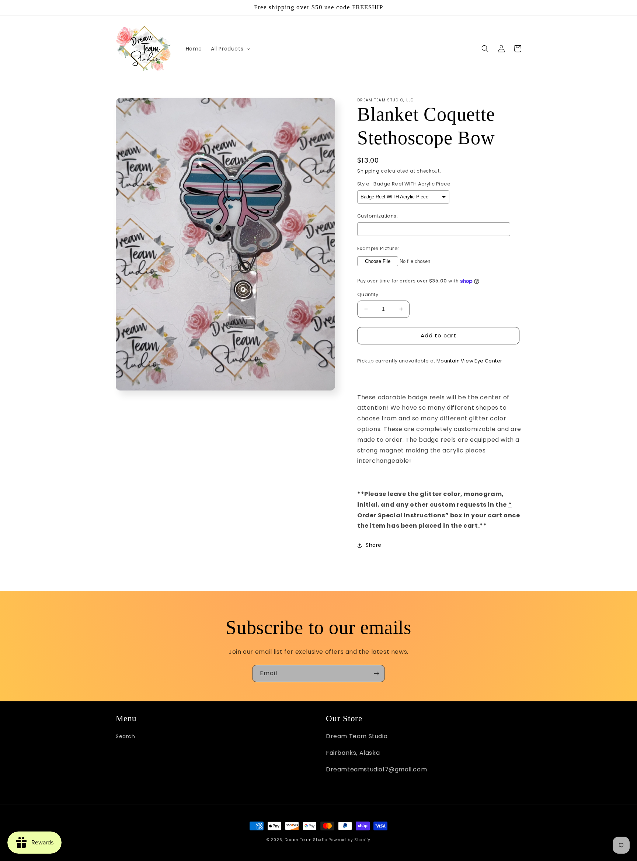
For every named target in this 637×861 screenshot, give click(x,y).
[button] (229, 48)
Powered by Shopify (349, 840)
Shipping (368, 171)
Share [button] (374, 545)
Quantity (367, 294)
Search (125, 736)
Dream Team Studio (306, 840)
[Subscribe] (376, 673)
